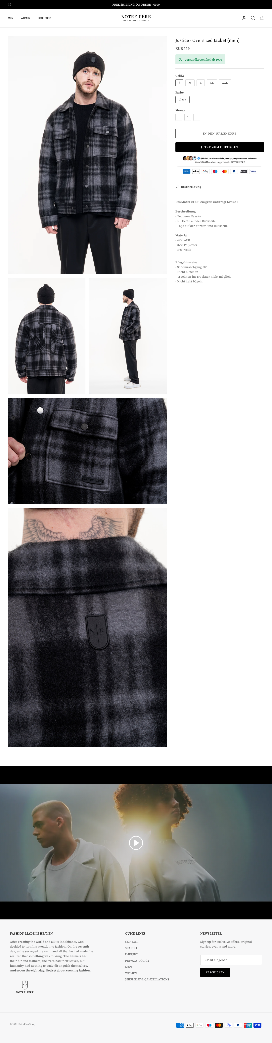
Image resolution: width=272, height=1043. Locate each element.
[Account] (243, 18)
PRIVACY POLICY (137, 960)
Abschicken (215, 972)
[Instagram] (9, 4)
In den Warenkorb (220, 133)
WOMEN (25, 18)
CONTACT (132, 942)
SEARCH (131, 948)
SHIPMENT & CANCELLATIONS (147, 979)
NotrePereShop (26, 1024)
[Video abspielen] (136, 843)
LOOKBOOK (44, 18)
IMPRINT (131, 954)
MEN (10, 18)
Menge (180, 110)
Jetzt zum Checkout (220, 147)
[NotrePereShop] (136, 18)
